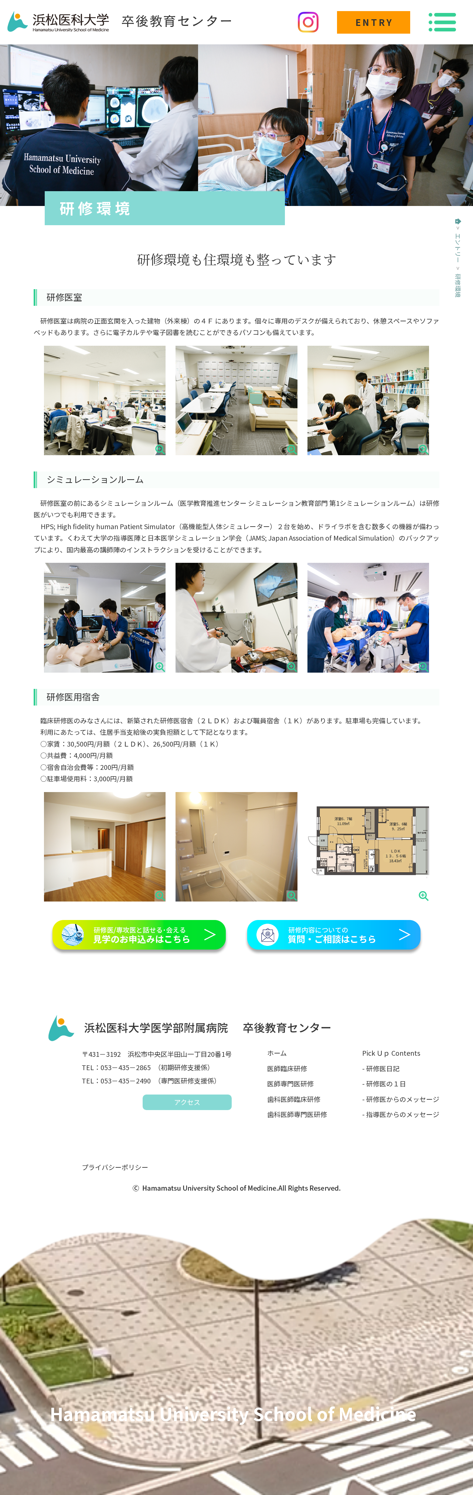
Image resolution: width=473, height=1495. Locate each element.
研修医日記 (382, 1068)
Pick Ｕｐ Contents (391, 1053)
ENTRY (374, 22)
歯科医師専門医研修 (297, 1114)
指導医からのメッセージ (402, 1114)
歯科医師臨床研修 (293, 1099)
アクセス (187, 1102)
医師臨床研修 (287, 1068)
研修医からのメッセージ (402, 1099)
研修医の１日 (386, 1083)
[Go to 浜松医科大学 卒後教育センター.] (458, 221)
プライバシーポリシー (115, 1167)
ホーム (277, 1053)
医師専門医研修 (290, 1083)
